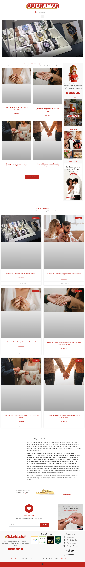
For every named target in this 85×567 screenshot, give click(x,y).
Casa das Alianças (69, 558)
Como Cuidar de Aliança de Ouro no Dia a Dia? (16, 108)
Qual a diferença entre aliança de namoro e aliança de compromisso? (48, 165)
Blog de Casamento (16, 558)
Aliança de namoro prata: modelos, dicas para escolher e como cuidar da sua (48, 109)
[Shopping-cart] (79, 93)
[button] (42, 16)
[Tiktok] (74, 93)
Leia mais (16, 113)
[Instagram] (67, 93)
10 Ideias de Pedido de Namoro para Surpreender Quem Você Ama (64, 274)
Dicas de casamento (42, 208)
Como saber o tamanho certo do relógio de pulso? (21, 273)
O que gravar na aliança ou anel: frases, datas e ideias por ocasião (16, 165)
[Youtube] (72, 93)
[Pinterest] (70, 93)
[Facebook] (77, 93)
